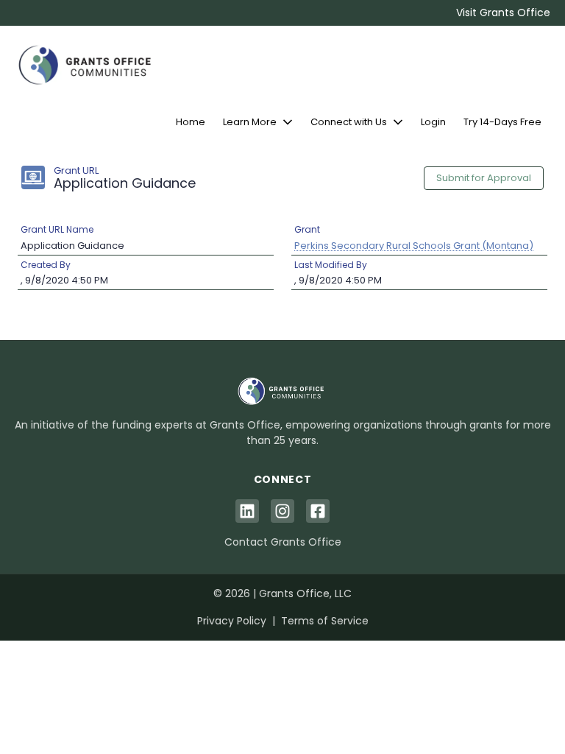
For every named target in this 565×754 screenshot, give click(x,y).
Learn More (250, 122)
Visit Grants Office (503, 12)
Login (433, 122)
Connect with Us (348, 122)
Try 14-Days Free (502, 122)
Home (190, 122)
